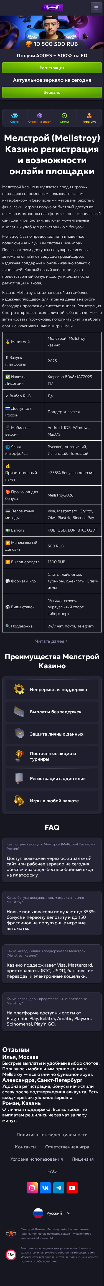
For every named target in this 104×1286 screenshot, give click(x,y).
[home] (52, 7)
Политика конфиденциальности (52, 1134)
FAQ (52, 1171)
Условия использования (36, 1159)
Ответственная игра (67, 1147)
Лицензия (83, 1159)
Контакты (25, 1147)
